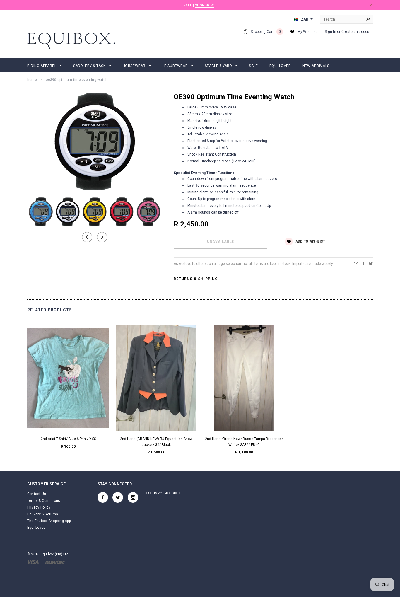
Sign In (330, 32)
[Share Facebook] (363, 263)
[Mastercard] (55, 562)
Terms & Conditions (43, 501)
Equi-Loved (36, 528)
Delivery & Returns (42, 514)
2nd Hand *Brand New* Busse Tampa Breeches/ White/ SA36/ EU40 (244, 442)
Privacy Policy (38, 507)
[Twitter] (371, 263)
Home (32, 80)
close (371, 5)
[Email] (356, 263)
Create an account (357, 32)
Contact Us (36, 494)
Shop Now (204, 5)
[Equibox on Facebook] (103, 497)
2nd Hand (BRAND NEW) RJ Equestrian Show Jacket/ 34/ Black (156, 442)
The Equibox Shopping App (49, 521)
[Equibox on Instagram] (133, 497)
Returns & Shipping (196, 279)
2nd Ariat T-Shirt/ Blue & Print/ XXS (68, 439)
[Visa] (33, 562)
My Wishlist (307, 32)
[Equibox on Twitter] (117, 497)
